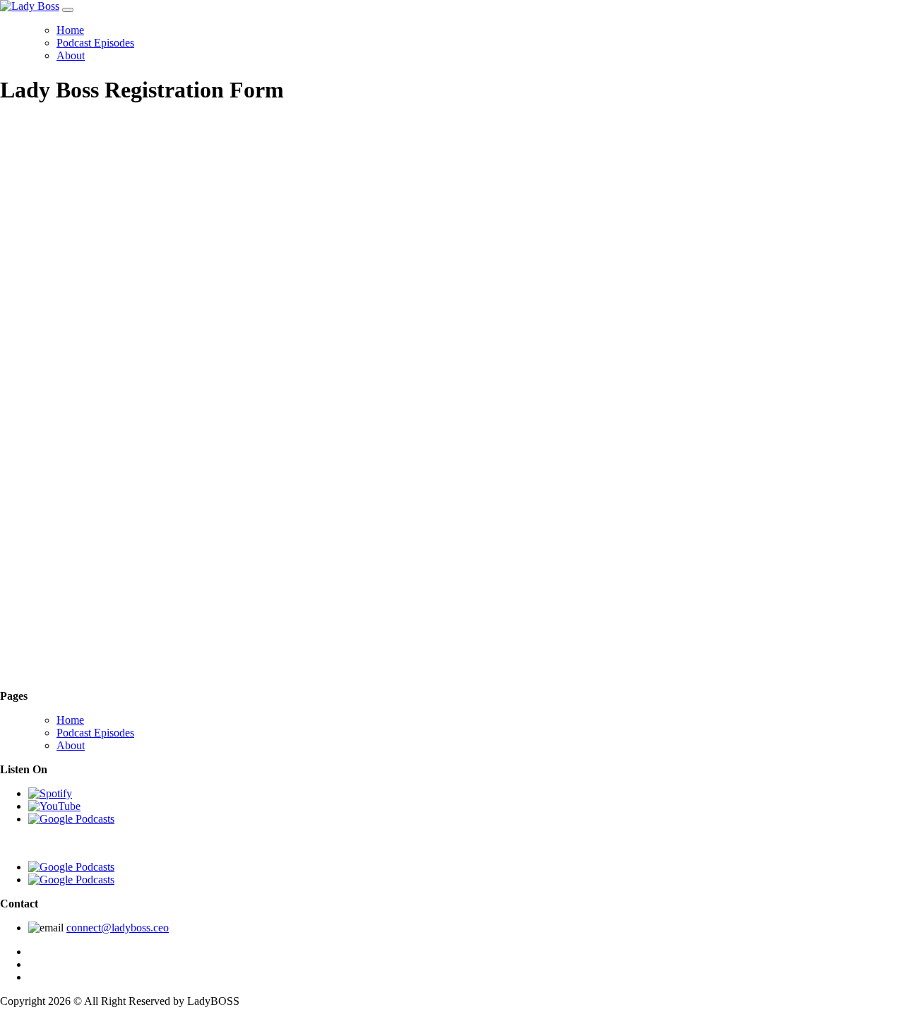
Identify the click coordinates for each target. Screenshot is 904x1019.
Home (70, 30)
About (70, 55)
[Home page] (95, 683)
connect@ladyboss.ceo (117, 928)
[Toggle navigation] (67, 10)
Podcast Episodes (95, 43)
